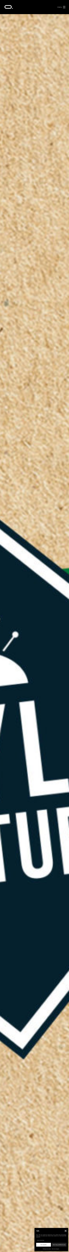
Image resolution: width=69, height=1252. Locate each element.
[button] (65, 1231)
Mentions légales (55, 1248)
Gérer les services (40, 1240)
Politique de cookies (47, 1248)
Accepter (44, 1245)
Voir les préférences (59, 1245)
